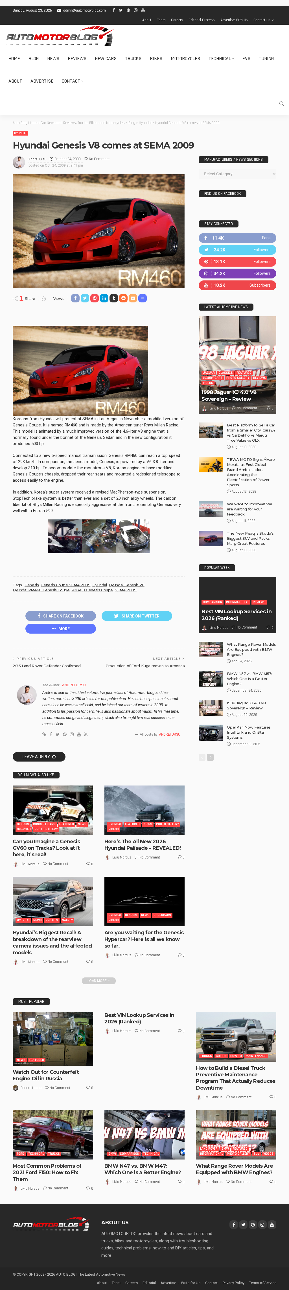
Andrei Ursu (37, 159)
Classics (226, 373)
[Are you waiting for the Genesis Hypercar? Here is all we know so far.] (144, 901)
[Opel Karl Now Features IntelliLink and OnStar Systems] (211, 733)
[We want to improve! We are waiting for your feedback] (211, 509)
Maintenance (256, 1056)
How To (236, 1056)
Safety (67, 920)
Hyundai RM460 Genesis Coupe (41, 590)
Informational (237, 602)
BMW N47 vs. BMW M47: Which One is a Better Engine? (142, 1169)
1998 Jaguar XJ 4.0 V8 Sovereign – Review (229, 395)
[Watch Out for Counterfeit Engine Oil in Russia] (53, 1039)
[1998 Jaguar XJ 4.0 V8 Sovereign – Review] (237, 365)
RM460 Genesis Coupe (92, 590)
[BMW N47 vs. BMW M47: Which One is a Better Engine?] (144, 1135)
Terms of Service (262, 1283)
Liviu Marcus (30, 864)
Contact (71, 81)
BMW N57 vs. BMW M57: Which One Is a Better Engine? (249, 678)
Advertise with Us (234, 20)
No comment (99, 159)
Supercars (162, 915)
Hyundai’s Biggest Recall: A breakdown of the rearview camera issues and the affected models (52, 942)
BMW (112, 1154)
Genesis (32, 585)
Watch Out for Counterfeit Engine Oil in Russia (46, 1075)
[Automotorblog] (60, 36)
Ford (20, 1154)
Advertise (41, 81)
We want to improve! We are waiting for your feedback (249, 509)
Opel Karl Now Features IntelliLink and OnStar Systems (248, 732)
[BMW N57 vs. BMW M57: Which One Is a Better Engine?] (211, 679)
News (53, 58)
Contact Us (261, 20)
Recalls (52, 920)
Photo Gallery (46, 829)
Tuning (266, 58)
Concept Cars (44, 824)
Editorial (149, 1283)
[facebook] (237, 238)
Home (14, 58)
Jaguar (209, 373)
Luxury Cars (212, 378)
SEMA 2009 (126, 590)
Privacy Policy (233, 1283)
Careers (177, 20)
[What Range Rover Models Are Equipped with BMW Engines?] (211, 649)
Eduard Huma (31, 1088)
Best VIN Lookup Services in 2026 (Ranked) (237, 615)
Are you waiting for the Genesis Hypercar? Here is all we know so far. (144, 939)
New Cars (106, 58)
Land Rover (209, 1149)
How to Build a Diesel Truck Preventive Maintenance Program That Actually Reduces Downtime (235, 1078)
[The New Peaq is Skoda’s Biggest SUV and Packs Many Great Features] (211, 538)
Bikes (156, 58)
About (146, 20)
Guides (221, 1056)
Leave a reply (37, 756)
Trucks (133, 58)
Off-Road (24, 829)
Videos (114, 829)
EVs (246, 58)
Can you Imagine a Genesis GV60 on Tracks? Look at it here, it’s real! (46, 848)
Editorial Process (202, 20)
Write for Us (190, 1283)
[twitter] (237, 250)
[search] (281, 103)
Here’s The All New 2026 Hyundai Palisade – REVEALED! (142, 844)
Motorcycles (185, 58)
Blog (34, 58)
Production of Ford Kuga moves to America (145, 665)
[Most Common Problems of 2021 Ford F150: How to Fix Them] (53, 1135)
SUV (256, 1154)
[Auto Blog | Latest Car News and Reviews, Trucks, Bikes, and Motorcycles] (51, 1223)
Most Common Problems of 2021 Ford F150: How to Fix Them (47, 1172)
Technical (220, 58)
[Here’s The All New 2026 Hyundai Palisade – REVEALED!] (144, 810)
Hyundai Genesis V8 (126, 585)
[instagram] (237, 273)
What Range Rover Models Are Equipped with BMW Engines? (251, 649)
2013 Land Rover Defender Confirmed (47, 665)
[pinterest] (237, 262)
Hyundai (20, 133)
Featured (66, 824)
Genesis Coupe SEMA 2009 (65, 585)
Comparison (212, 602)
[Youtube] (237, 285)
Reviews (77, 58)
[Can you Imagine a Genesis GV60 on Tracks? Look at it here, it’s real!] (53, 810)
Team (161, 20)
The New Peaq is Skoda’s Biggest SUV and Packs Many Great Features (250, 538)
